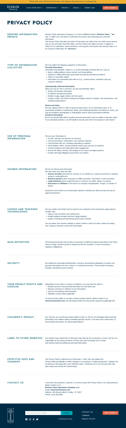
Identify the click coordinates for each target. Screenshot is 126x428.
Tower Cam (89, 8)
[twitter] (37, 419)
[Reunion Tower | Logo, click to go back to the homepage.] (13, 8)
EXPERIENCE (51, 8)
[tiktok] (33, 419)
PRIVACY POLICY (88, 419)
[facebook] (26, 419)
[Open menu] (42, 8)
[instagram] (30, 419)
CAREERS (85, 415)
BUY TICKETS (110, 8)
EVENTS (64, 8)
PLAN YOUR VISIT (33, 8)
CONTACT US (87, 412)
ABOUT (76, 8)
